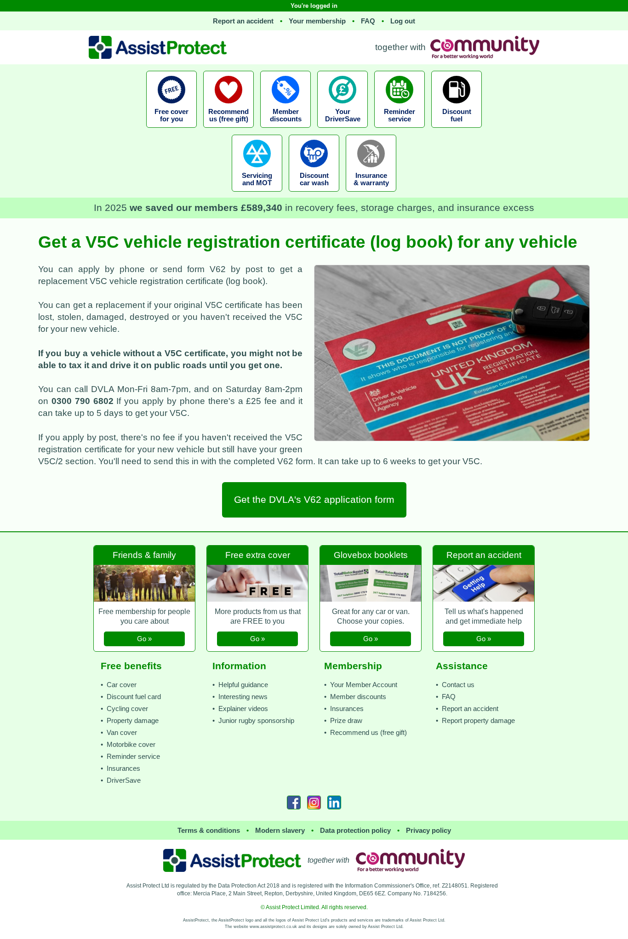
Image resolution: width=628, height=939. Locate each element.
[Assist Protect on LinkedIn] (334, 802)
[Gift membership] (145, 543)
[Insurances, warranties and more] (371, 194)
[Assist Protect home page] (232, 860)
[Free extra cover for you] (171, 130)
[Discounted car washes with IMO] (314, 194)
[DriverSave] (342, 130)
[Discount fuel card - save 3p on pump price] (456, 130)
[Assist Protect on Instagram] (314, 802)
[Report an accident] (483, 543)
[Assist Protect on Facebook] (294, 802)
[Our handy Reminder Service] (399, 130)
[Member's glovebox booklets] (371, 543)
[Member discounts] (285, 130)
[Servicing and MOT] (257, 194)
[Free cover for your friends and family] (228, 130)
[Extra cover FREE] (258, 543)
